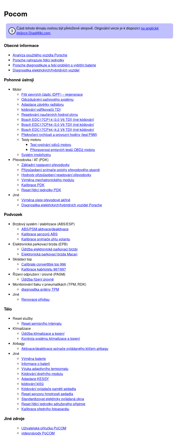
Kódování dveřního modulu (42, 373)
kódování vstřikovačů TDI (40, 109)
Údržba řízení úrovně (37, 279)
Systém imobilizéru (36, 154)
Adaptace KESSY (35, 378)
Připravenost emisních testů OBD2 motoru (62, 149)
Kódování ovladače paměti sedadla (48, 388)
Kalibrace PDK (33, 184)
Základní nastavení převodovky (45, 164)
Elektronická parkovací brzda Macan (49, 254)
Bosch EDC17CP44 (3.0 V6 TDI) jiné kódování (57, 124)
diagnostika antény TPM (40, 289)
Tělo (8, 309)
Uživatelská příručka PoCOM (43, 428)
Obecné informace (21, 45)
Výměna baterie (33, 358)
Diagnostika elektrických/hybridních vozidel (46, 70)
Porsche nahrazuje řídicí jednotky (38, 60)
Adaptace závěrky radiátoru (42, 104)
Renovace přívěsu (35, 299)
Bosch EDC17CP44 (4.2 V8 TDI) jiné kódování (57, 129)
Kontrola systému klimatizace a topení (50, 338)
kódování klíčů (32, 383)
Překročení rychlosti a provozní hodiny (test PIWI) (59, 134)
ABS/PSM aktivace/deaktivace (45, 228)
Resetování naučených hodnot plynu (49, 114)
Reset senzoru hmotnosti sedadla (47, 393)
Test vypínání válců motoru (50, 144)
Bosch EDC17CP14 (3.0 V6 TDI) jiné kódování (57, 119)
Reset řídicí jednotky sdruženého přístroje (53, 403)
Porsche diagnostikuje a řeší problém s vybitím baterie (54, 65)
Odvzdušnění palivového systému (47, 99)
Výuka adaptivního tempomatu (44, 368)
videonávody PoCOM (38, 433)
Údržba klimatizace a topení (42, 333)
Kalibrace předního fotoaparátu (45, 408)
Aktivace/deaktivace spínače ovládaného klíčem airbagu (64, 348)
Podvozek (13, 214)
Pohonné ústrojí (19, 80)
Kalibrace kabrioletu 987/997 (43, 269)
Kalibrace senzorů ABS (39, 233)
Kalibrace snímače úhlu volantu (45, 238)
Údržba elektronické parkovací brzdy (49, 249)
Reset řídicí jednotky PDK (41, 189)
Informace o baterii (35, 363)
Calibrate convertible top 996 (43, 264)
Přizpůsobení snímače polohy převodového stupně (60, 169)
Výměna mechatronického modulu (47, 179)
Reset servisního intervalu (41, 323)
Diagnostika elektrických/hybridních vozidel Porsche (61, 204)
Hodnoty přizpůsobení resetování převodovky (56, 174)
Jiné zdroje (14, 418)
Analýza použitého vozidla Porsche (40, 54)
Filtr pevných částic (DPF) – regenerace (52, 94)
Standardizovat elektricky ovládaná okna (52, 398)
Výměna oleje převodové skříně (45, 199)
